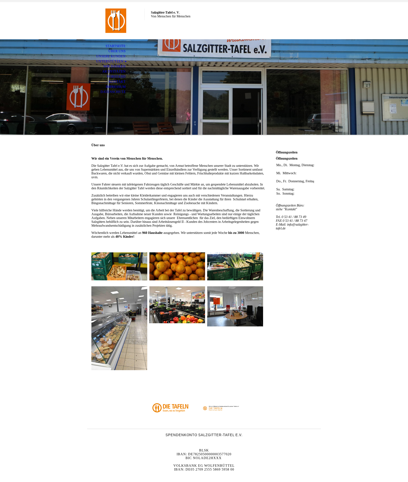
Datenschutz (113, 92)
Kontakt (117, 81)
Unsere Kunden (111, 56)
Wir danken (114, 66)
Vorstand (116, 76)
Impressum (116, 87)
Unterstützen (109, 61)
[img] (115, 20)
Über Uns (117, 51)
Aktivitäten (114, 71)
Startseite (116, 46)
